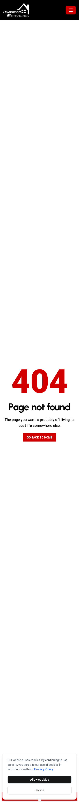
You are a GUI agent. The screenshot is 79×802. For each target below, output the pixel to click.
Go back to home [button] (39, 437)
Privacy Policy (43, 769)
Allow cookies (39, 779)
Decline (39, 790)
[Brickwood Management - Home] (33, 10)
